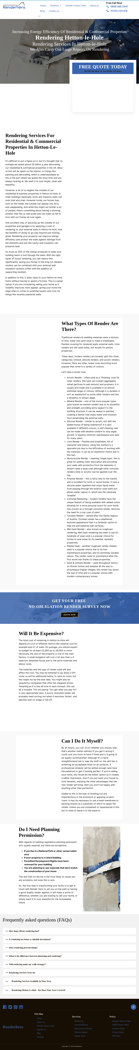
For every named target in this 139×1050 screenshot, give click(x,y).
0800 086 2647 (119, 6)
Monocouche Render (83, 1028)
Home (43, 5)
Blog (42, 11)
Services (54, 5)
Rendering (79, 1021)
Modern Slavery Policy (121, 1021)
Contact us (54, 11)
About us (94, 5)
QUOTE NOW (70, 615)
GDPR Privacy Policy (120, 1025)
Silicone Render (81, 1032)
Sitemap (40, 1037)
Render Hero (36, 889)
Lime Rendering (81, 1025)
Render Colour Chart (76, 5)
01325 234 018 (119, 11)
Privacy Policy (118, 1032)
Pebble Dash (80, 1036)
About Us (41, 1022)
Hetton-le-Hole (50, 193)
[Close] (39, 16)
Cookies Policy (118, 1028)
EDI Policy (116, 1036)
